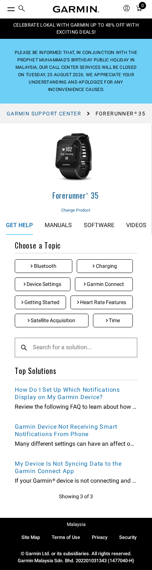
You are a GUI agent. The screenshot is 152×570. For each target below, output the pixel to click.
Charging (106, 266)
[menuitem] (21, 9)
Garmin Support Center (44, 114)
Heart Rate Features (102, 302)
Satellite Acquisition (52, 320)
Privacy (99, 537)
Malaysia (76, 524)
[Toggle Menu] (4, 7)
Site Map (30, 537)
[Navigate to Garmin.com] (76, 9)
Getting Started (41, 302)
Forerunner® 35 (75, 195)
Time (114, 320)
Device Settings (43, 284)
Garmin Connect (105, 284)
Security (128, 537)
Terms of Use (66, 537)
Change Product (75, 210)
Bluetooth (44, 266)
